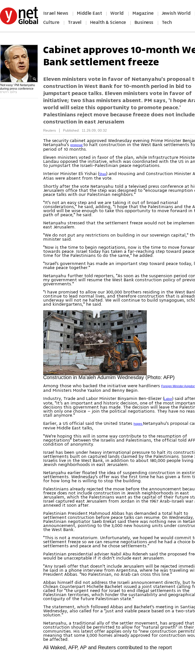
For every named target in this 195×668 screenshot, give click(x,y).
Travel (75, 22)
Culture (51, 22)
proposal (76, 145)
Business (143, 22)
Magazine (142, 13)
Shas (102, 174)
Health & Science (108, 22)
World (117, 13)
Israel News (55, 13)
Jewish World (176, 13)
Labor (168, 399)
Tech (167, 22)
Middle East (89, 13)
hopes (138, 424)
